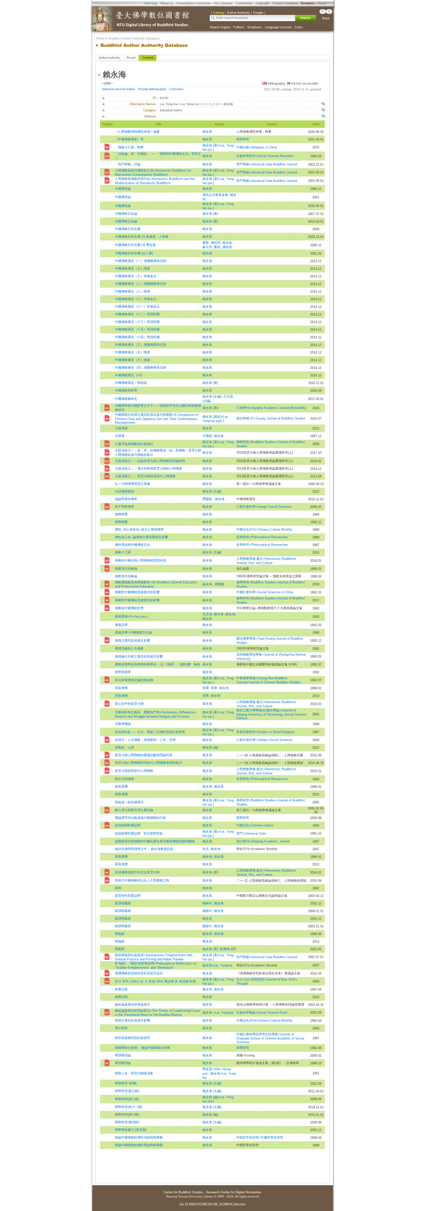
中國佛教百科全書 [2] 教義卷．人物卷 (141, 236)
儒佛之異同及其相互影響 (132, 1020)
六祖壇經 (121, 428)
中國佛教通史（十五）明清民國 (137, 329)
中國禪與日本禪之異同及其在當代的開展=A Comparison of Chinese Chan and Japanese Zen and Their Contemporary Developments (156, 418)
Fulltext (238, 27)
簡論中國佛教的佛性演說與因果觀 (139, 1137)
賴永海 (207, 131)
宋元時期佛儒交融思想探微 (134, 680)
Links (299, 27)
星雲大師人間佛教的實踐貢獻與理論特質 (143, 755)
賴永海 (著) (210, 214)
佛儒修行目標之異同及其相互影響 (139, 656)
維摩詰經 (121, 989)
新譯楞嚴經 (123, 903)
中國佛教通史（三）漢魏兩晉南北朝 (140, 344)
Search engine (220, 27)
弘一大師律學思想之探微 (132, 484)
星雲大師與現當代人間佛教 (134, 771)
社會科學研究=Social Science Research (264, 156)
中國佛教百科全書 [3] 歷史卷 (135, 245)
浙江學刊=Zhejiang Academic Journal (262, 841)
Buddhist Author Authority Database (134, 38)
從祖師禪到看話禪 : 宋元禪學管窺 (139, 833)
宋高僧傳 (121, 688)
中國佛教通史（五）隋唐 (132, 352)
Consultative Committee (193, 3)
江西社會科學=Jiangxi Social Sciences (264, 506)
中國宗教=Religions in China (258, 147)
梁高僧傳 (121, 856)
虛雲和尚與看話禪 (127, 895)
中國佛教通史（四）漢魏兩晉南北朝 (140, 367)
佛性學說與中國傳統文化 (132, 545)
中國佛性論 (123, 188)
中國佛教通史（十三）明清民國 (137, 322)
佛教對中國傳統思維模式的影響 (137, 592)
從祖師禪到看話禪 (127, 825)
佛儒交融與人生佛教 (129, 648)
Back (326, 18)
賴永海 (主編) (211, 396)
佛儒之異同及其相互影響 (132, 640)
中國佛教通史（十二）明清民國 (137, 314)
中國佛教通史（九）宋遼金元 (135, 276)
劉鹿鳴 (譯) (228, 949)
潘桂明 (215, 243)
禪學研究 (242, 139)
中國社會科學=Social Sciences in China (264, 592)
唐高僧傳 (121, 786)
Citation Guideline (285, 3)
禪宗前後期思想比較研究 (132, 1038)
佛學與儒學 (123, 672)
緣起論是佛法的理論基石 (132, 1004)
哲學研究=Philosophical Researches (262, 537)
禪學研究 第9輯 (126, 1083)
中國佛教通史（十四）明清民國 (137, 337)
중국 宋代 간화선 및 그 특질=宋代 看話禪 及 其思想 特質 (155, 981)
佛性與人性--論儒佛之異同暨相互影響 (141, 537)
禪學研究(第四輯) (127, 1122)
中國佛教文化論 (126, 214)
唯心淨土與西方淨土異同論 (134, 810)
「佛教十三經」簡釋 (129, 147)
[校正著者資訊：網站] (323, 116)
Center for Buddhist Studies (183, 1192)
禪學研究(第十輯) (127, 1114)
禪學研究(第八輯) (127, 1099)
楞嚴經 (119, 949)
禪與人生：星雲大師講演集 (134, 1073)
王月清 (207, 614)
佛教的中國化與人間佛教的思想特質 (140, 560)
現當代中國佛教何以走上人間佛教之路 (142, 880)
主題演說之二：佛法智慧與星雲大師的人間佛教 (148, 468)
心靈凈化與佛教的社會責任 (134, 444)
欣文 (205, 849)
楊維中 (207, 903)
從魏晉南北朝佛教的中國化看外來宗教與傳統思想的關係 (155, 841)
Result (131, 57)
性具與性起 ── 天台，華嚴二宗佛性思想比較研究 (150, 732)
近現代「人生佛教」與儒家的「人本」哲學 (145, 740)
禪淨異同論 (123, 1055)
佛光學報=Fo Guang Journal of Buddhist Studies (270, 418)
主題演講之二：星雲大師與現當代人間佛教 (145, 476)
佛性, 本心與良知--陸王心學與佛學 (139, 529)
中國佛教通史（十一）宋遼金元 (137, 306)
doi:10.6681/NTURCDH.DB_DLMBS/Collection (212, 1204)
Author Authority (109, 57)
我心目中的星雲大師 (129, 704)
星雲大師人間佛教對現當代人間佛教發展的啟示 (148, 762)
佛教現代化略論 (126, 568)
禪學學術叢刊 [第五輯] (131, 1130)
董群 (205, 243)
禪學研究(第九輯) (127, 1091)
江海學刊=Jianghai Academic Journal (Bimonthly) (271, 408)
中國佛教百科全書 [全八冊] (134, 253)
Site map (150, 3)
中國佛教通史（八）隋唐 (132, 291)
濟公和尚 (121, 1028)
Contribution (244, 3)
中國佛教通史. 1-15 (128, 375)
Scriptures (254, 27)
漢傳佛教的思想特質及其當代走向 (139, 973)
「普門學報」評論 (127, 164)
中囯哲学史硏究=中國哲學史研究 (259, 1137)
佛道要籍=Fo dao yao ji (131, 616)
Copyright (262, 3)
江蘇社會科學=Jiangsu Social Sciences (264, 740)
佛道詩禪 (121, 625)
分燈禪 (119, 436)
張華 (205, 688)
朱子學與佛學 (124, 506)
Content (147, 57)
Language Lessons (278, 27)
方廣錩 (207, 436)
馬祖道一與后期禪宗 (129, 802)
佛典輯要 (121, 514)
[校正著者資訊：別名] (323, 104)
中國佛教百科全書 (127, 229)
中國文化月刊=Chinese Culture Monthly (264, 529)
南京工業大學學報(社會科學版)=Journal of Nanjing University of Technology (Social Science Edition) (271, 714)
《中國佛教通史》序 (129, 139)
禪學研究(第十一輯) (128, 1107)
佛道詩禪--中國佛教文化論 (133, 632)
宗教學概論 (123, 724)
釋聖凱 (207, 499)
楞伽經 (119, 934)
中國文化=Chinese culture (254, 825)
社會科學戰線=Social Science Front (261, 1012)
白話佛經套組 (124, 491)
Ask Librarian (223, 3)
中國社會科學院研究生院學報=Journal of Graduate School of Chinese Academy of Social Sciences (270, 1038)
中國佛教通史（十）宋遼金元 (135, 299)
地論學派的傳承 (126, 499)
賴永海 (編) (210, 747)
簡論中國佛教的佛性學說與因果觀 (139, 1145)
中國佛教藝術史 (126, 399)
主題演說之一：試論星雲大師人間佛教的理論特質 (150, 461)
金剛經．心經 (124, 747)
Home (322, 3)
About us (166, 3)
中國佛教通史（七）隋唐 (132, 268)
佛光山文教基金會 (215, 195)
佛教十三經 (123, 552)
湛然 (118, 888)
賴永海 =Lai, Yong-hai (217, 1012)
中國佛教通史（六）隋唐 (132, 360)
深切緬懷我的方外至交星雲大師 (137, 872)
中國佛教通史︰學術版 (131, 383)
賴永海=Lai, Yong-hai (217, 965)
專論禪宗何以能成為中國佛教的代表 (140, 818)
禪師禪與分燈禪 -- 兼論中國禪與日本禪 (142, 1048)
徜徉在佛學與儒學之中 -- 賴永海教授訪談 (144, 849)
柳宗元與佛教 (124, 779)
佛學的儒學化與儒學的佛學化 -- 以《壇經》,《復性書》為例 (157, 664)
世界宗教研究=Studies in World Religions (265, 732)
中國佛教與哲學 (126, 390)
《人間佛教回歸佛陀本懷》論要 (137, 131)
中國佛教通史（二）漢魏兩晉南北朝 (140, 284)
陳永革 (219, 614)
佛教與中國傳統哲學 (129, 608)
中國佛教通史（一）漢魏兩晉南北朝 (140, 261)
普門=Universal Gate (251, 833)
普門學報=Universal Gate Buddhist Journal (266, 164)
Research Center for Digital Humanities (233, 1192)
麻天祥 (207, 247)
